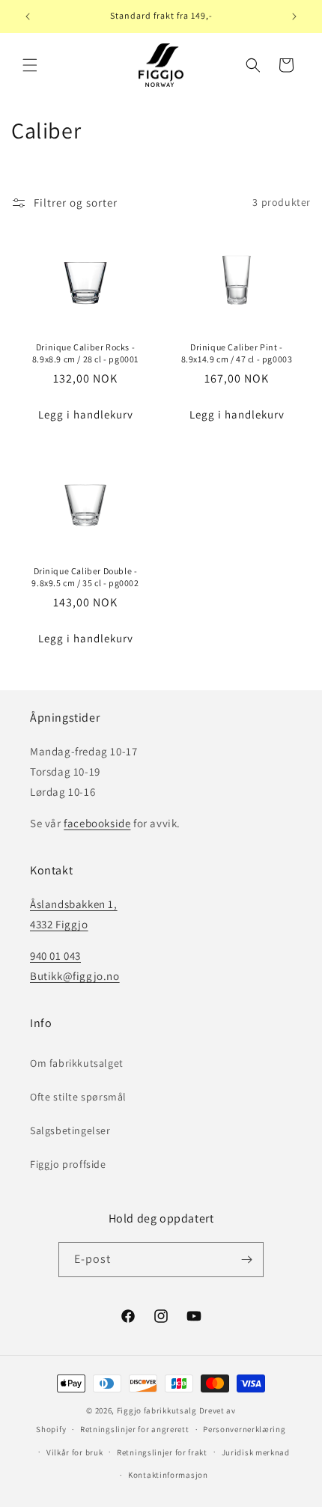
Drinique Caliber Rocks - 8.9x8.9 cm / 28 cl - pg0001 (85, 352)
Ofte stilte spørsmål (78, 1096)
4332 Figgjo (59, 924)
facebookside (97, 823)
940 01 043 (55, 956)
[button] (29, 65)
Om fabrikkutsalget (77, 1063)
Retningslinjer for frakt (162, 1452)
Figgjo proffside (68, 1164)
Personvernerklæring (244, 1429)
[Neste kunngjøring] (294, 16)
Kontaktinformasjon (168, 1475)
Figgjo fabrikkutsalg (157, 1410)
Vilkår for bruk (74, 1452)
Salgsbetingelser (70, 1130)
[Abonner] (246, 1259)
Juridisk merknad (256, 1452)
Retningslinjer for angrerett (134, 1429)
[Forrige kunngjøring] (27, 16)
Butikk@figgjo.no (75, 976)
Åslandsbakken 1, (74, 904)
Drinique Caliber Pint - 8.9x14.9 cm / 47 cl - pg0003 (237, 352)
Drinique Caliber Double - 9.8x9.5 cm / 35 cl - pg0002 (85, 576)
